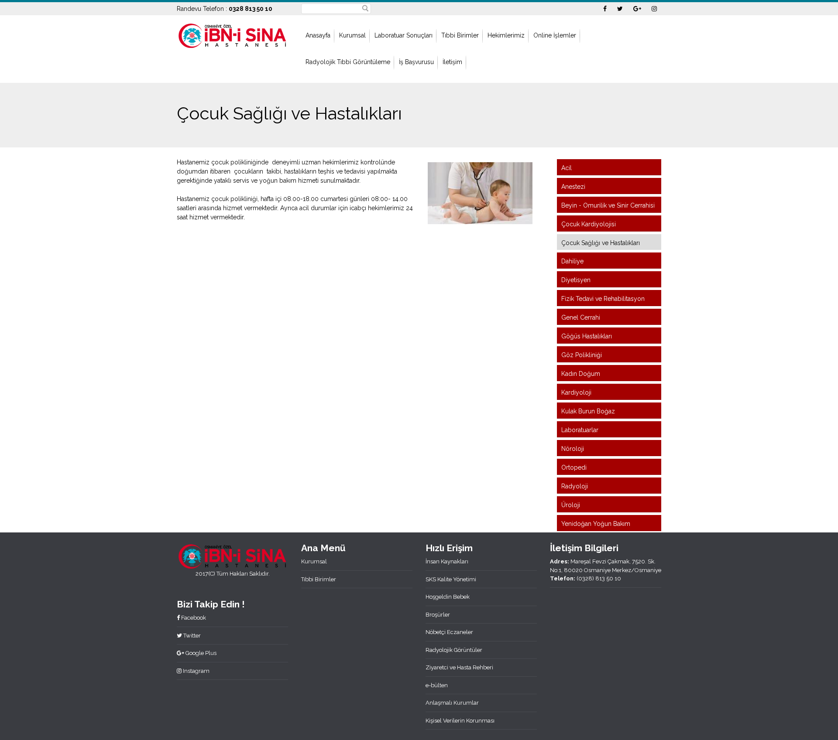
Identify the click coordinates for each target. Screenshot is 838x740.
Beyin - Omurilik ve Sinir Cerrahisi (608, 205)
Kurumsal (352, 35)
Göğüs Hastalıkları (586, 336)
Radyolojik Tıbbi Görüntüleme (348, 61)
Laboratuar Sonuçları (403, 35)
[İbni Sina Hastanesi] (232, 34)
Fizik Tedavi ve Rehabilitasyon (603, 298)
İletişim (452, 61)
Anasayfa (318, 35)
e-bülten (437, 685)
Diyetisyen (576, 279)
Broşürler (438, 614)
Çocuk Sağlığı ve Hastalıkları (600, 242)
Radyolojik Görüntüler (454, 650)
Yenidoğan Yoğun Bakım (595, 523)
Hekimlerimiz (506, 35)
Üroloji (570, 504)
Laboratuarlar (579, 429)
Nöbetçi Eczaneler (449, 632)
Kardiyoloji (576, 392)
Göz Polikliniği (581, 354)
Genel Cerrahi (580, 317)
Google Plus (200, 653)
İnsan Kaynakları (447, 561)
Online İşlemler (554, 35)
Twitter (191, 635)
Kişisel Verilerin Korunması (460, 720)
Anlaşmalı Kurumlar (452, 702)
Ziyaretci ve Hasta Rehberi (459, 667)
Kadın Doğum (580, 373)
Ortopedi (574, 467)
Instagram (196, 671)
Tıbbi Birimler (460, 35)
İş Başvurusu (416, 61)
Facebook (193, 617)
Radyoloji (574, 486)
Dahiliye (572, 261)
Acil (566, 167)
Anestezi (573, 186)
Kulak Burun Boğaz (588, 411)
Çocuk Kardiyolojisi (588, 224)
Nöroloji (572, 448)
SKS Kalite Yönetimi (451, 579)
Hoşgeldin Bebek (448, 596)
